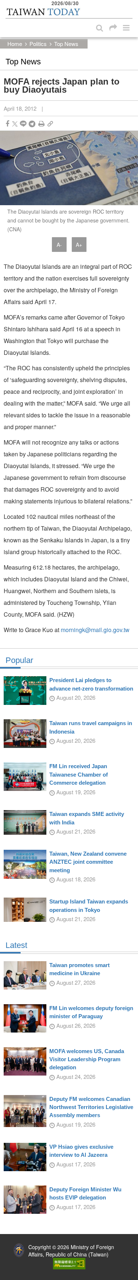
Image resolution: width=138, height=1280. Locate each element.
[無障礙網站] (69, 1262)
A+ (79, 244)
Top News (66, 43)
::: (8, 3)
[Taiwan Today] (43, 12)
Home (14, 43)
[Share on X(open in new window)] (15, 124)
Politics (38, 43)
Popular (19, 660)
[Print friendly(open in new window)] (41, 124)
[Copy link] (50, 124)
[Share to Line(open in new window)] (23, 124)
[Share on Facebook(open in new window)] (7, 124)
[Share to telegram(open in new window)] (32, 124)
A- (59, 244)
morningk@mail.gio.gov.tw (95, 629)
